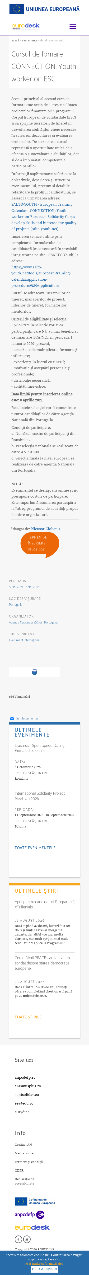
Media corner (25, 1153)
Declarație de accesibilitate (24, 1181)
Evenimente (29, 40)
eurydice (22, 1112)
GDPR (19, 1170)
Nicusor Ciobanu (45, 529)
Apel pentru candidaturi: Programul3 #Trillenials (45, 904)
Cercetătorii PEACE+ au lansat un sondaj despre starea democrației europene (42, 963)
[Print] (34, 676)
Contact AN (23, 1145)
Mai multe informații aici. (44, 1264)
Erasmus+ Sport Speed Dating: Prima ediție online (40, 748)
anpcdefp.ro (25, 1077)
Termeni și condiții (29, 1162)
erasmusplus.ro (28, 1086)
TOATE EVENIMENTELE (35, 848)
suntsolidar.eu (27, 1094)
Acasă (15, 40)
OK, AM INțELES (44, 1269)
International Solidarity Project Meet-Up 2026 (40, 796)
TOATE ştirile (28, 1017)
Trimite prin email (26, 718)
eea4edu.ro (24, 1103)
